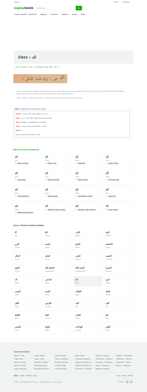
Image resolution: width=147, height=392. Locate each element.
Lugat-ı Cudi (111, 196)
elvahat (78, 330)
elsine (47, 295)
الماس (18, 326)
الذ (16, 156)
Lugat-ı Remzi (22, 180)
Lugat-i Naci (81, 163)
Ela (16, 235)
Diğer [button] (83, 14)
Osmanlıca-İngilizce (82, 359)
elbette (108, 235)
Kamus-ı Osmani (113, 163)
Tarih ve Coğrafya (61, 359)
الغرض (48, 303)
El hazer (78, 259)
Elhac (77, 247)
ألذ (107, 173)
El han (47, 259)
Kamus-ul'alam (60, 356)
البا (46, 232)
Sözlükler (126, 2)
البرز (17, 244)
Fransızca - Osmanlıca (104, 362)
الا (16, 232)
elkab (77, 318)
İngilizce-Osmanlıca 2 (83, 365)
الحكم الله (49, 267)
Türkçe (16, 2)
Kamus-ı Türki (52, 163)
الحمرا (109, 267)
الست (17, 291)
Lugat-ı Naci (18, 359)
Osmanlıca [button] (32, 14)
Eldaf (77, 295)
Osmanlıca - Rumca (123, 362)
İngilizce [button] (43, 14)
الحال (17, 256)
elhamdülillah (80, 271)
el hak (17, 271)
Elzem (108, 283)
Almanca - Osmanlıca (124, 356)
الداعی (48, 279)
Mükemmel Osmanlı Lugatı (25, 212)
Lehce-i (116, 2)
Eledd (17, 283)
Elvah (47, 330)
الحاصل (109, 244)
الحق (17, 267)
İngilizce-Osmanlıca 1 (83, 362)
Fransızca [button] (54, 14)
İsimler (22, 375)
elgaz (17, 306)
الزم (108, 279)
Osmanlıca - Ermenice (83, 369)
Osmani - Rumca (113, 210)
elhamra (109, 271)
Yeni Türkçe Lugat (113, 180)
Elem (107, 318)
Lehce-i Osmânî (21, 14)
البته (107, 232)
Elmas (17, 330)
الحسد (109, 256)
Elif (76, 306)
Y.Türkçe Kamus (61, 369)
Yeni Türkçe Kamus (23, 196)
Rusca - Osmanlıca (103, 365)
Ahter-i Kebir (79, 356)
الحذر (77, 256)
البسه (47, 244)
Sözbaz (130, 375)
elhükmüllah (49, 271)
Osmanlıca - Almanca (124, 359)
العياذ (108, 291)
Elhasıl (108, 247)
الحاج (77, 244)
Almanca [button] (65, 14)
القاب (78, 315)
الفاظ (17, 315)
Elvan (108, 330)
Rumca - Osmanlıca (123, 365)
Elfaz (17, 318)
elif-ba (47, 318)
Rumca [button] (74, 14)
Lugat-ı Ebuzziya (53, 196)
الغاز (17, 303)
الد (16, 279)
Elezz (47, 160)
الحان (47, 256)
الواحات (79, 326)
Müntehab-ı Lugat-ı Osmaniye (56, 210)
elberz (17, 247)
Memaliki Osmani (61, 362)
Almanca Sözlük (82, 180)
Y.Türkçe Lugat (60, 365)
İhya (118, 375)
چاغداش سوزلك (57, 382)
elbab (77, 235)
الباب (77, 232)
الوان (108, 326)
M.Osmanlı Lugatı (40, 365)
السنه (47, 291)
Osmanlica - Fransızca (104, 359)
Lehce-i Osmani (21, 67)
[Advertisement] (73, 33)
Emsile (123, 375)
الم (107, 315)
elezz (108, 177)
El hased (109, 259)
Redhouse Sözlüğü (53, 180)
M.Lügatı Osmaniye (41, 369)
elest (17, 295)
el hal (17, 259)
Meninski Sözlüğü (102, 369)
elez (16, 160)
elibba (47, 235)
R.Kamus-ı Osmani (41, 362)
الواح (47, 326)
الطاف (78, 291)
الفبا (47, 315)
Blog (35, 375)
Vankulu (29, 375)
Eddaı (47, 283)
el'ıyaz (108, 295)
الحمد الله (79, 267)
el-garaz (48, 306)
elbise (47, 247)
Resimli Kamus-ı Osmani (85, 196)
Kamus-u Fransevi (23, 163)
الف (77, 303)
